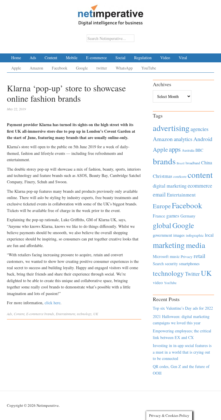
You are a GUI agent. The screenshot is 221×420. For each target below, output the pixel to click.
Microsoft (161, 256)
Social (120, 57)
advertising (171, 127)
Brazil (180, 163)
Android (202, 139)
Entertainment (65, 313)
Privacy (187, 256)
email (159, 194)
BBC (199, 150)
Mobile (71, 57)
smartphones (189, 263)
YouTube (148, 68)
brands (49, 313)
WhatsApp (124, 68)
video (158, 282)
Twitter (192, 273)
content (200, 174)
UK (95, 313)
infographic (195, 235)
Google (82, 68)
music (175, 256)
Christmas (162, 176)
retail (199, 256)
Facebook (59, 68)
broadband (193, 163)
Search (158, 263)
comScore (179, 176)
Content (51, 57)
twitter (101, 68)
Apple (16, 68)
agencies (199, 128)
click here (52, 302)
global (162, 225)
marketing (169, 245)
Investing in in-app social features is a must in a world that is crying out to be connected (182, 352)
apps (175, 149)
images (179, 235)
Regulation (143, 57)
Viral (183, 57)
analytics (183, 138)
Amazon (36, 68)
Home (16, 57)
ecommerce (200, 185)
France (159, 216)
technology (84, 313)
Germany (187, 216)
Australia (188, 150)
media (195, 245)
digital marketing (169, 185)
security (171, 263)
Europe (162, 206)
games (172, 215)
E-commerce (96, 57)
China (206, 162)
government (162, 235)
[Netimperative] (110, 12)
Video (165, 57)
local (209, 235)
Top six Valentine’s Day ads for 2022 (183, 308)
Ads (33, 57)
